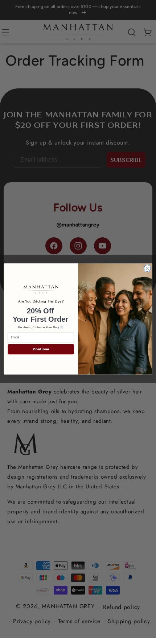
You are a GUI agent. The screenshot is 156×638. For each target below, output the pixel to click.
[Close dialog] (147, 268)
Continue (41, 349)
